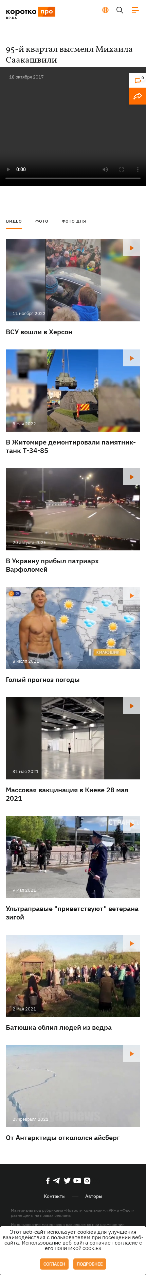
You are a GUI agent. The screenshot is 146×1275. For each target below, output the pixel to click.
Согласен (54, 1264)
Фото (42, 221)
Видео (14, 221)
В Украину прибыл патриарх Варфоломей (52, 565)
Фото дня (74, 221)
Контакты (55, 1196)
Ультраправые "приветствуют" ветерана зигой (72, 912)
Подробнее (90, 1264)
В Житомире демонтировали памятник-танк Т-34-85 (71, 446)
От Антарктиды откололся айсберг (63, 1137)
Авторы (93, 1196)
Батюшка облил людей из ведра (59, 1027)
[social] (47, 1180)
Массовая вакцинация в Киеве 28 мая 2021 (67, 794)
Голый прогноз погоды (43, 679)
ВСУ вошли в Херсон (39, 331)
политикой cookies (78, 1248)
